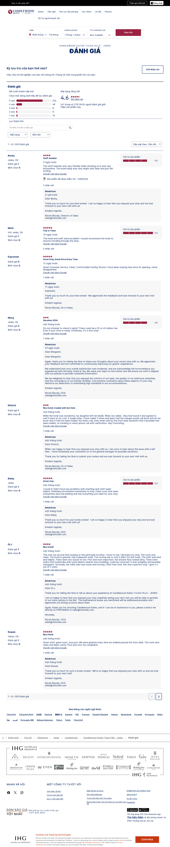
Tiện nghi (51, 11)
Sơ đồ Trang (132, 799)
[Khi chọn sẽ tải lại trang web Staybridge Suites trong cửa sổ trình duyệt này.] (123, 767)
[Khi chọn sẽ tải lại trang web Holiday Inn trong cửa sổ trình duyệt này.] (71, 767)
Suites (41, 11)
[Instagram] (21, 792)
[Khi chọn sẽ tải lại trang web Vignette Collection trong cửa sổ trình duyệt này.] (71, 756)
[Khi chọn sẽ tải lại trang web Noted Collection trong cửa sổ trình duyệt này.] (118, 756)
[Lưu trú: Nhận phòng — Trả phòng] (44, 34)
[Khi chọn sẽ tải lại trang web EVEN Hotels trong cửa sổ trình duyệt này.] (45, 767)
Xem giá (128, 32)
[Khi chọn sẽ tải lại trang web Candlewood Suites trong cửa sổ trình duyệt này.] (153, 767)
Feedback (131, 802)
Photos (108, 11)
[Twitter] (15, 792)
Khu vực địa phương (68, 11)
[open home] (4, 738)
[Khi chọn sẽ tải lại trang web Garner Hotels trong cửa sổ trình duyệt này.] (84, 767)
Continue (147, 839)
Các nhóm (86, 11)
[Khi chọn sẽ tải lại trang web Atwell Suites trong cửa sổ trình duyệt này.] (108, 767)
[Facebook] (9, 792)
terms (122, 840)
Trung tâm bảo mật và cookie (99, 798)
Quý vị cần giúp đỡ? (55, 799)
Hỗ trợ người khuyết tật (49, 18)
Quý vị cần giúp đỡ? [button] (20, 3)
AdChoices (131, 794)
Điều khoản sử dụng (95, 791)
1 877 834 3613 (37, 813)
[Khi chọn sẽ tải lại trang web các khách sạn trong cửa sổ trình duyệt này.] (28, 756)
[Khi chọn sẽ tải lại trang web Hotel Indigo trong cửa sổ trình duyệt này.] (103, 756)
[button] (156, 3)
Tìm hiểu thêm (135, 817)
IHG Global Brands (94, 794)
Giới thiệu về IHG (54, 791)
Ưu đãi (98, 11)
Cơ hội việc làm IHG (55, 795)
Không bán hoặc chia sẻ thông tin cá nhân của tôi (106, 803)
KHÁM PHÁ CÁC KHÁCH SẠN (138, 791)
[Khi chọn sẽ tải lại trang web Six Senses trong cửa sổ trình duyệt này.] (15, 756)
